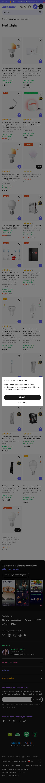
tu (24, 389)
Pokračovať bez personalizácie (15, 380)
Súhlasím (22, 397)
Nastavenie (22, 402)
